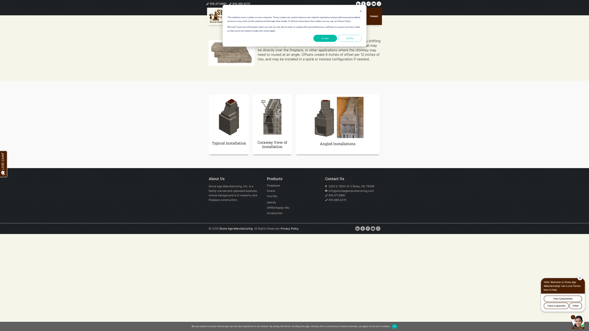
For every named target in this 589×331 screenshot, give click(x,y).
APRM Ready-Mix (278, 207)
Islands (271, 202)
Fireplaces (273, 185)
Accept (325, 38)
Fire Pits (272, 196)
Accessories (274, 213)
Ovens (271, 190)
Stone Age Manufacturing (236, 228)
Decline (350, 38)
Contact (374, 16)
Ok (394, 326)
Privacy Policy (290, 228)
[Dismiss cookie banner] (361, 11)
